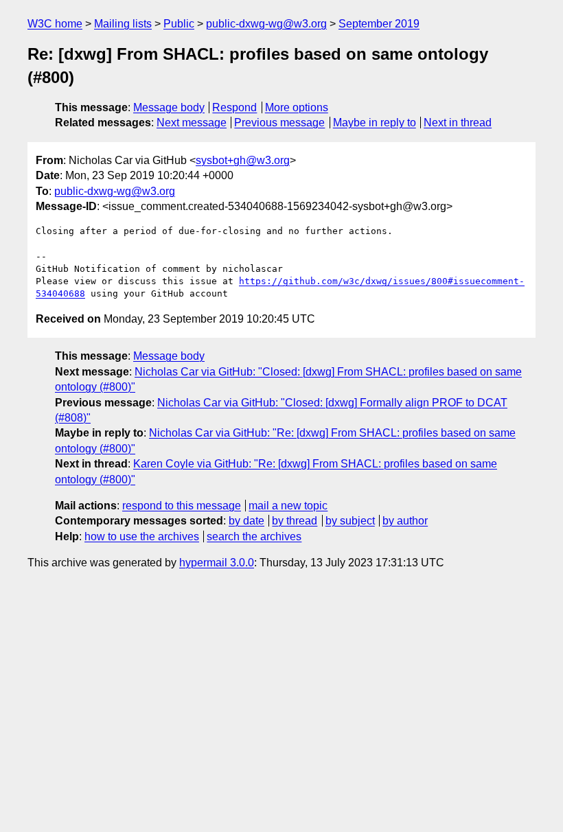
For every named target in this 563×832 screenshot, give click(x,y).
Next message (192, 122)
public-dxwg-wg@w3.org (266, 24)
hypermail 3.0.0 (216, 562)
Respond (234, 107)
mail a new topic (288, 505)
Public (178, 24)
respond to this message (181, 505)
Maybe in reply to (374, 122)
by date (246, 521)
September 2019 (379, 24)
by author (405, 521)
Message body (169, 107)
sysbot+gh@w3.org (243, 160)
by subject (350, 521)
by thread (294, 521)
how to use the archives (141, 536)
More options (296, 107)
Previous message (279, 122)
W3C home (54, 24)
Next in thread (458, 122)
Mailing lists (123, 24)
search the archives (254, 536)
